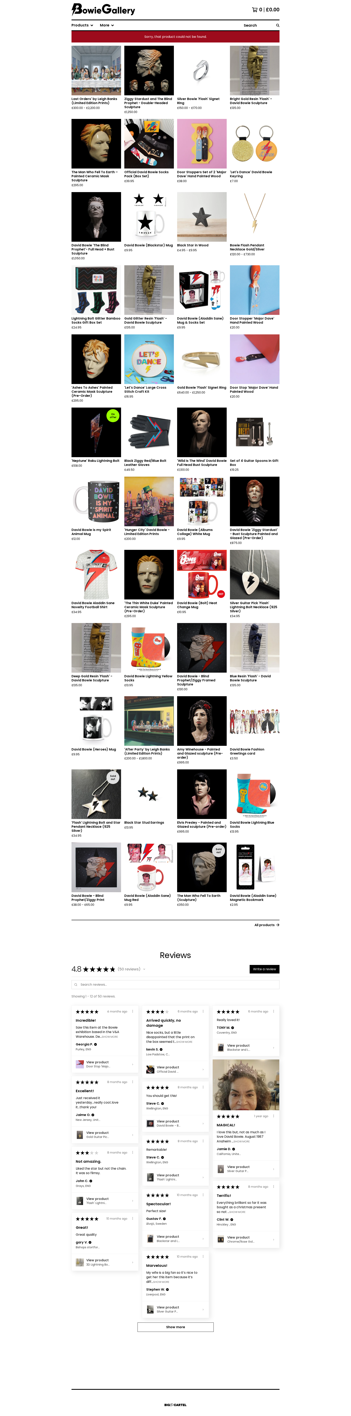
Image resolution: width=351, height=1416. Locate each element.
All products (265, 925)
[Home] (103, 9)
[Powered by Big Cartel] (175, 1405)
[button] (144, 969)
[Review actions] (132, 1011)
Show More (110, 1036)
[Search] (278, 25)
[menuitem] (82, 25)
